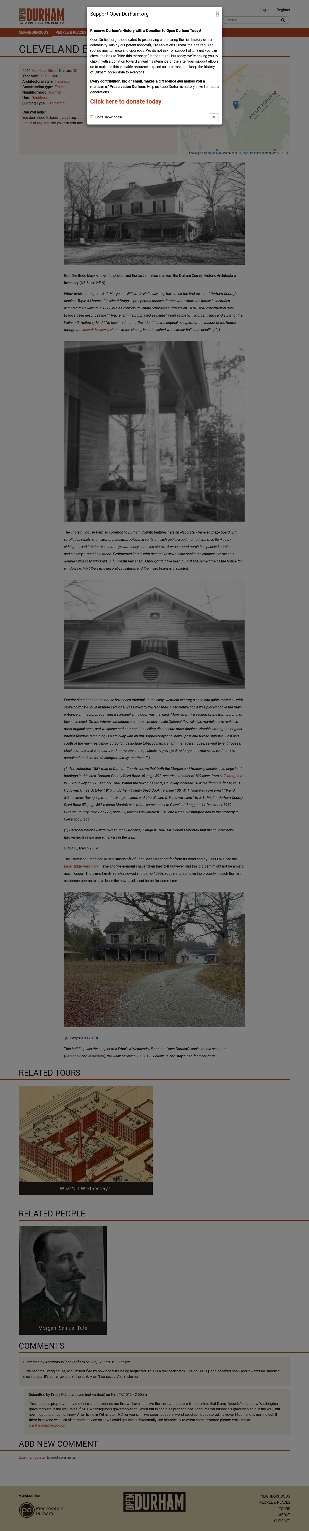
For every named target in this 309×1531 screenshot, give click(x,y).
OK (214, 117)
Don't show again (108, 117)
